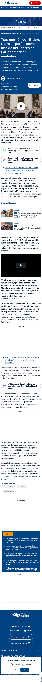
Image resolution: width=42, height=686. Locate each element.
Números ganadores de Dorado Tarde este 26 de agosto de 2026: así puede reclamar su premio (22, 562)
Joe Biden (22, 487)
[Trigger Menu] (3, 3)
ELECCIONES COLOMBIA (8, 28)
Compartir (34, 85)
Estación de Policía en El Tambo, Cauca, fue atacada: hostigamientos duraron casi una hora (21, 555)
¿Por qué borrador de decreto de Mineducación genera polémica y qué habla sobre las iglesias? (27, 215)
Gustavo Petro (8, 487)
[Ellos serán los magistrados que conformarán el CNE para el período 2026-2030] (7, 226)
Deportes (28, 664)
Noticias (17, 664)
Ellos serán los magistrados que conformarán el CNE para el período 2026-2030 (27, 228)
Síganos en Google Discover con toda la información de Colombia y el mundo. (23, 160)
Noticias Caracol (6, 33)
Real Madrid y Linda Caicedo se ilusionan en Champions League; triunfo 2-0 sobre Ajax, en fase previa (22, 540)
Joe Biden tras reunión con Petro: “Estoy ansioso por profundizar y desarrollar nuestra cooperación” (22, 170)
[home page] (16, 3)
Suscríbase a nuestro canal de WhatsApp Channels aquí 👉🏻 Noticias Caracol (23, 150)
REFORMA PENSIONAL (17, 8)
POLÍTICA (16, 33)
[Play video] (21, 106)
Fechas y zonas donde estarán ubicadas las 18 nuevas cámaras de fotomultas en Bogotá (22, 569)
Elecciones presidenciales (26, 28)
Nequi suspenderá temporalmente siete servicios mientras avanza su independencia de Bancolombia (22, 547)
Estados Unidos (9, 491)
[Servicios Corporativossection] (39, 656)
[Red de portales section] (39, 651)
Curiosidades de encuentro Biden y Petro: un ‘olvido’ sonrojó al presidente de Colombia (22, 360)
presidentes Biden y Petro (26, 124)
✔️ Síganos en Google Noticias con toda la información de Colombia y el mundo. (22, 386)
